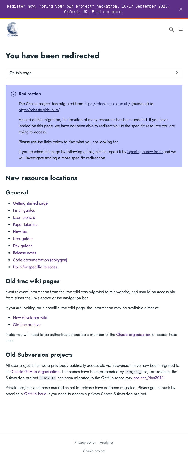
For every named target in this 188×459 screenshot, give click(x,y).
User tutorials (24, 217)
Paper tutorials (25, 224)
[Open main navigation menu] (180, 29)
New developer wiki (30, 318)
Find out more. (108, 12)
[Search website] (171, 29)
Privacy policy (85, 442)
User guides (23, 239)
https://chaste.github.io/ (39, 110)
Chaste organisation (133, 335)
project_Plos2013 (148, 378)
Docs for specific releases (35, 267)
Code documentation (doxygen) (40, 260)
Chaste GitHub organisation (35, 372)
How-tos (20, 232)
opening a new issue (145, 152)
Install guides (24, 210)
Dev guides (22, 246)
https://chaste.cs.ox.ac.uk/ (107, 104)
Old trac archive (27, 325)
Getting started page (30, 203)
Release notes (24, 253)
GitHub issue (35, 394)
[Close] (180, 9)
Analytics (106, 442)
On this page (20, 73)
